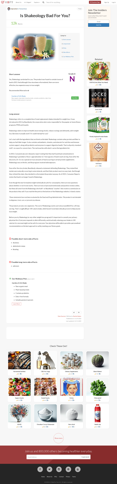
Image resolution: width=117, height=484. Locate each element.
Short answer (67, 39)
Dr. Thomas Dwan (22, 9)
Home (43, 476)
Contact (61, 476)
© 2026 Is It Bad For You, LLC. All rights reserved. (58, 482)
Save (80, 8)
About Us (18, 2)
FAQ (55, 476)
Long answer (66, 43)
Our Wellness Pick (68, 56)
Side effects (66, 52)
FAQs (64, 48)
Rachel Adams (77, 316)
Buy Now (75, 98)
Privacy (68, 476)
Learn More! (16, 304)
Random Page (96, 2)
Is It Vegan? (27, 2)
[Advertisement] (42, 333)
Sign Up (106, 2)
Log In (114, 2)
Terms (74, 476)
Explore (36, 2)
